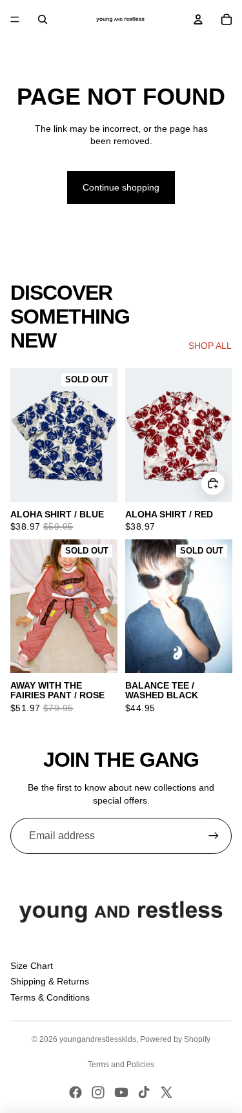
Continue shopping (121, 187)
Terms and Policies (121, 1064)
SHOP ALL (210, 345)
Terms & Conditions (50, 997)
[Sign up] (213, 836)
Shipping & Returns (49, 981)
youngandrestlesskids (97, 1039)
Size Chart (31, 966)
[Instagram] (98, 1092)
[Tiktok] (144, 1092)
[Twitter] (166, 1092)
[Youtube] (121, 1092)
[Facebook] (75, 1092)
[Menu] (15, 19)
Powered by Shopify (175, 1039)
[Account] (198, 19)
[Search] (42, 19)
